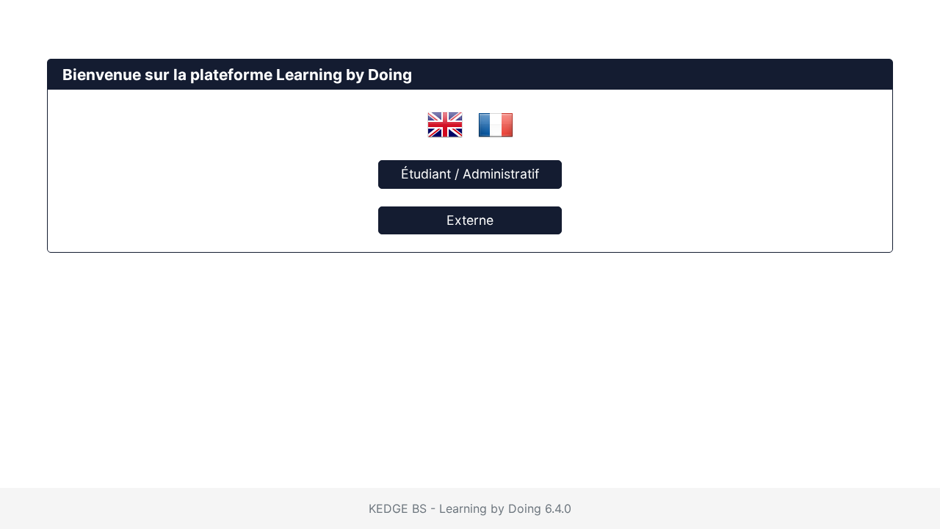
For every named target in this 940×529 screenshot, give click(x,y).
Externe (470, 220)
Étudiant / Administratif (470, 173)
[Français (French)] (496, 124)
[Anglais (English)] (445, 124)
